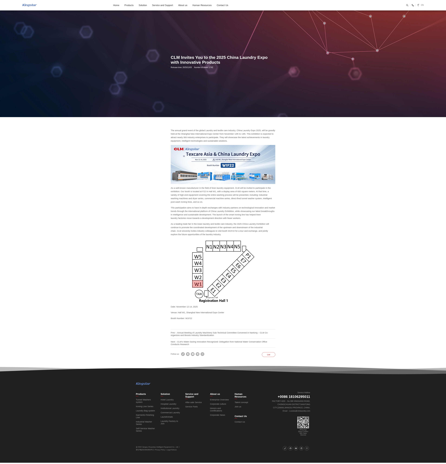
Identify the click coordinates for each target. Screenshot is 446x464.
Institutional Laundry (170, 408)
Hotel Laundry (167, 400)
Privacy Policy (160, 450)
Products (129, 5)
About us (182, 5)
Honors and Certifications (216, 409)
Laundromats (167, 417)
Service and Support (162, 5)
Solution (143, 5)
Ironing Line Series (144, 406)
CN (422, 5)
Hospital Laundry (168, 404)
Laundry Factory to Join (169, 422)
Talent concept (241, 402)
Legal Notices (172, 450)
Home (116, 5)
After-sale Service (193, 402)
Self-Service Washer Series (145, 429)
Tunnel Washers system (143, 401)
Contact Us (222, 5)
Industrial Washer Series (144, 423)
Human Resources (202, 5)
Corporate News (217, 415)
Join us (238, 407)
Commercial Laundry (170, 412)
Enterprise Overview (219, 400)
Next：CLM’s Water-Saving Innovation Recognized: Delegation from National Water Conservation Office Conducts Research (219, 343)
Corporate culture (218, 404)
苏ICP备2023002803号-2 (145, 450)
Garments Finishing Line (145, 416)
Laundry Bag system (145, 411)
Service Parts (191, 407)
